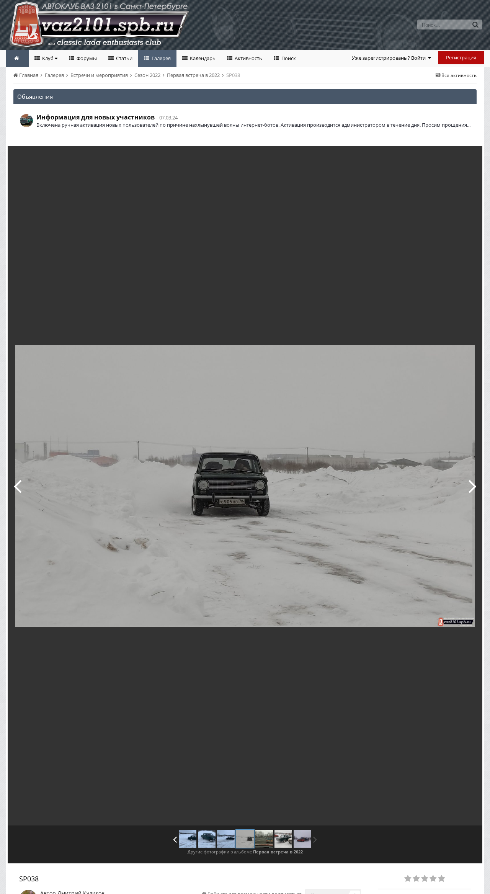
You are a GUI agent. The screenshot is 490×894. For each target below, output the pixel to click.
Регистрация (461, 57)
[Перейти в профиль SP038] (26, 120)
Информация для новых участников (95, 117)
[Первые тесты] (187, 839)
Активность (248, 58)
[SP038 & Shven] (283, 839)
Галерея (160, 58)
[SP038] (472, 485)
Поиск (288, 58)
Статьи (123, 58)
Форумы (86, 58)
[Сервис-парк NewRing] (302, 839)
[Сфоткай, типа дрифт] (17, 485)
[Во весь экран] (469, 157)
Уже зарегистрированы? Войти (390, 57)
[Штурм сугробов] (207, 839)
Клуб (48, 58)
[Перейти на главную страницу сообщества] (17, 58)
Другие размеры (433, 157)
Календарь (202, 58)
